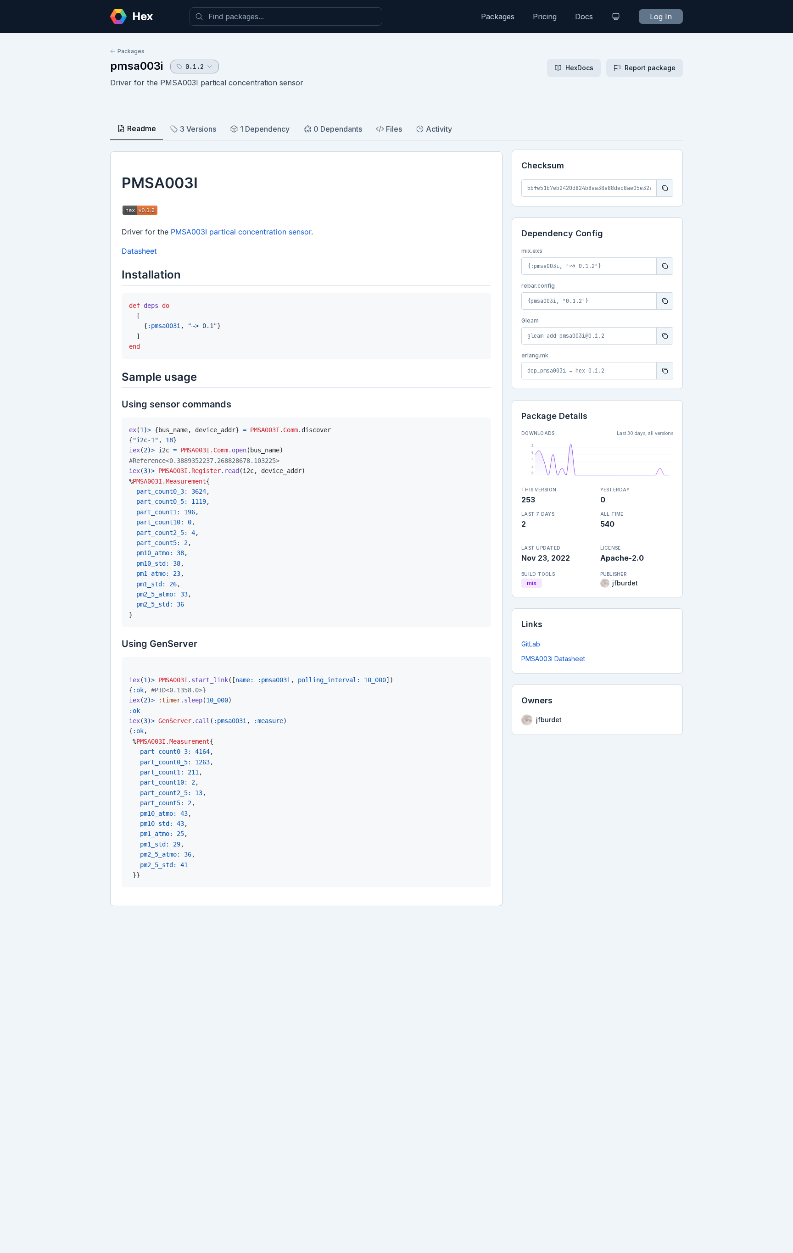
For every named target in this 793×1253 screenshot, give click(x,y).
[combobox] (286, 16)
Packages (497, 16)
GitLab (530, 644)
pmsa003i (136, 65)
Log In (661, 16)
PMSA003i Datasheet (553, 659)
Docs (584, 16)
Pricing (545, 16)
